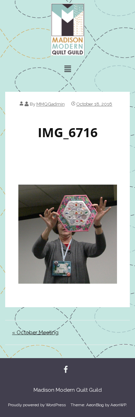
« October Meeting (35, 332)
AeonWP (118, 404)
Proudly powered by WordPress (37, 404)
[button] (67, 68)
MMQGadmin (50, 104)
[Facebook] (65, 370)
